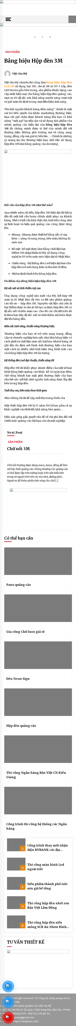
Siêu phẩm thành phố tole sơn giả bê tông (47, 886)
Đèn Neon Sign (18, 679)
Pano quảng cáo (18, 585)
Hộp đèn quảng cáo (21, 726)
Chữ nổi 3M (18, 448)
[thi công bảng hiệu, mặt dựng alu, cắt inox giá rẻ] (38, 7)
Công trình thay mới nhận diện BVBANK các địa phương (47, 848)
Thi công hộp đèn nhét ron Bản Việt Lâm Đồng (48, 905)
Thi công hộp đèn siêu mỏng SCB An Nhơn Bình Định (47, 925)
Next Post (15, 432)
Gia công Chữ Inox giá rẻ (25, 632)
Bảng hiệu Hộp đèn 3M (33, 60)
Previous (5, 33)
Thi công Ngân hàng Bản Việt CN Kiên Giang (36, 775)
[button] (72, 19)
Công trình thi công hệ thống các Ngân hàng (36, 826)
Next (71, 33)
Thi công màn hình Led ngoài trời (45, 867)
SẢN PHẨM (12, 51)
